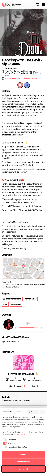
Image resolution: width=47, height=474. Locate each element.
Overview (34, 412)
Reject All (23, 454)
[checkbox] (9, 439)
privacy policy (20, 434)
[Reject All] (42, 412)
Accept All (23, 469)
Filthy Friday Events (21, 373)
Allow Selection (23, 462)
